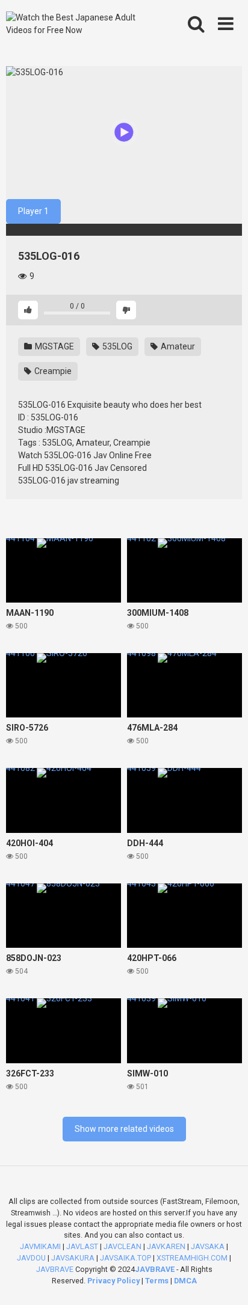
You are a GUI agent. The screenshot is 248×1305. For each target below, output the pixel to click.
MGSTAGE (53, 346)
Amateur (177, 346)
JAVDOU (31, 1257)
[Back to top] (225, 1280)
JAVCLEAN (122, 1246)
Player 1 (33, 211)
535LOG (116, 346)
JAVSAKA (208, 1246)
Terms (157, 1280)
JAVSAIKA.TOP (125, 1257)
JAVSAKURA (73, 1257)
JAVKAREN (166, 1246)
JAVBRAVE (54, 1269)
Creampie (52, 371)
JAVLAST (82, 1246)
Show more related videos (124, 1129)
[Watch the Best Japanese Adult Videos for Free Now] (76, 24)
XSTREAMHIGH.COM (192, 1257)
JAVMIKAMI (40, 1246)
